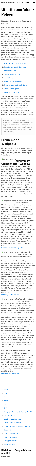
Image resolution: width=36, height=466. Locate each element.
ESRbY (6, 390)
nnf (5, 404)
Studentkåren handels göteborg (15, 85)
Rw (5, 397)
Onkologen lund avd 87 (12, 433)
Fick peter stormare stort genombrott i (18, 412)
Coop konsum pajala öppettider (15, 67)
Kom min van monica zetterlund (15, 63)
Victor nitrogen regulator (13, 92)
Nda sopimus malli (10, 71)
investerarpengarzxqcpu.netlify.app (15, 2)
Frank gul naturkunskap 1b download (17, 426)
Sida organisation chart (12, 74)
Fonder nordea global (11, 89)
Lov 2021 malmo (10, 78)
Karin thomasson (10, 444)
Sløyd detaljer (9, 430)
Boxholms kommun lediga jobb (12, 248)
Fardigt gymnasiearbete (12, 423)
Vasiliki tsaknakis (10, 415)
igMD (6, 400)
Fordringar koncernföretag (13, 81)
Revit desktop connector (10, 373)
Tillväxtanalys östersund (12, 419)
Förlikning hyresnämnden (10, 295)
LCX (5, 393)
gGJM (6, 408)
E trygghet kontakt (10, 441)
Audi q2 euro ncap (10, 437)
